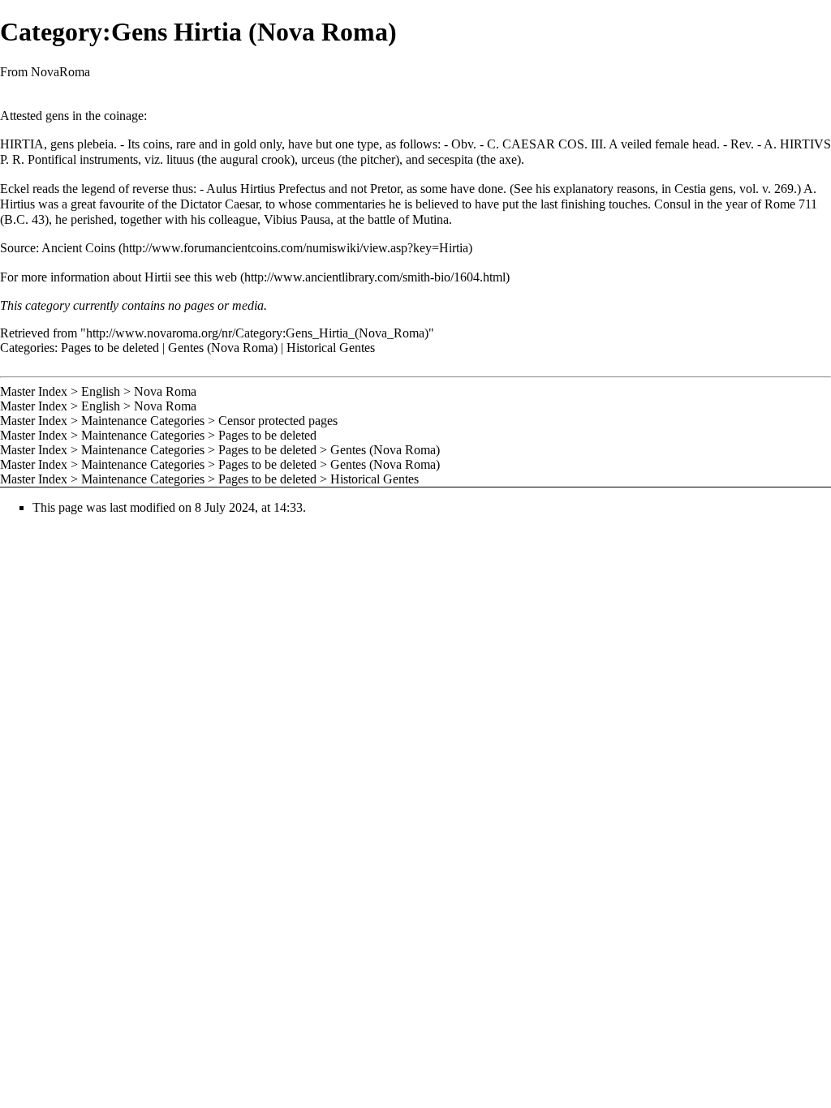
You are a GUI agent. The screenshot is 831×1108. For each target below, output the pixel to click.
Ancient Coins (78, 248)
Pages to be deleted (110, 347)
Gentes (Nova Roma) (223, 347)
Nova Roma (165, 391)
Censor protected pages (278, 420)
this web (215, 277)
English (100, 391)
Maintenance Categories (143, 420)
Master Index (33, 391)
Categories (27, 347)
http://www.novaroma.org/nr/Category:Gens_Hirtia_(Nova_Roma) (257, 333)
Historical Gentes (330, 347)
